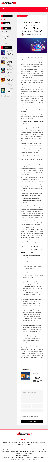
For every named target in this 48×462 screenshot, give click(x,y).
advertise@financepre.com (26, 455)
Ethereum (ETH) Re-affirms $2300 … (9, 92)
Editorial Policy (22, 457)
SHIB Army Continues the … (10, 81)
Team (42, 457)
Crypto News (21, 16)
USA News (4, 43)
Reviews (27, 444)
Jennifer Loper (4, 95)
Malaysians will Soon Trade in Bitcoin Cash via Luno (37, 378)
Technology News (6, 38)
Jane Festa (9, 65)
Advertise (29, 457)
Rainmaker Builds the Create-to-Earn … (9, 71)
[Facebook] (1, 20)
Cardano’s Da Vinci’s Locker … (9, 63)
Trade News (4, 41)
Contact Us (37, 457)
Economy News (5, 36)
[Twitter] (5, 20)
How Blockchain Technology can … (10, 54)
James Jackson (4, 75)
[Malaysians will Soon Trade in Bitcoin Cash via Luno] (25, 376)
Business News (5, 31)
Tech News (42, 442)
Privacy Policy (13, 457)
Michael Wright (29, 34)
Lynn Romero (9, 84)
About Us (6, 457)
